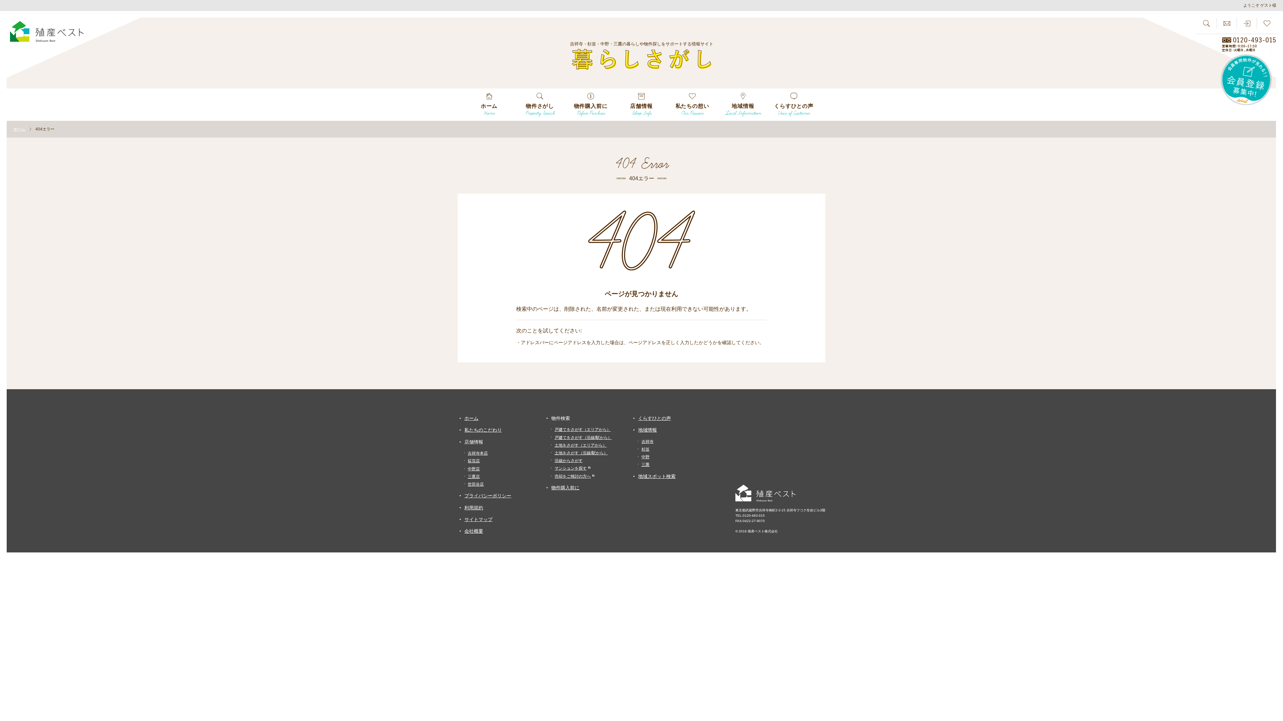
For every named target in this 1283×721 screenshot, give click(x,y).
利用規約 (473, 507)
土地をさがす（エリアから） (581, 445)
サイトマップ (478, 519)
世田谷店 (476, 484)
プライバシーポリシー (487, 495)
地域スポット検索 (657, 476)
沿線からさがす (569, 460)
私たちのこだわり (483, 430)
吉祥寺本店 (478, 453)
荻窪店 (474, 461)
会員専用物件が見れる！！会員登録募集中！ (1246, 80)
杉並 (646, 449)
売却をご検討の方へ (573, 476)
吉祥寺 (648, 441)
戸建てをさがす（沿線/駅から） (583, 437)
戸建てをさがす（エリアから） (583, 429)
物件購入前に (565, 487)
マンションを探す (571, 468)
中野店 (474, 469)
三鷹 (646, 464)
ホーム (471, 418)
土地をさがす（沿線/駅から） (581, 453)
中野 (646, 457)
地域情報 (647, 430)
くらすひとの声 (654, 418)
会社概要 (473, 531)
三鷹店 (474, 476)
